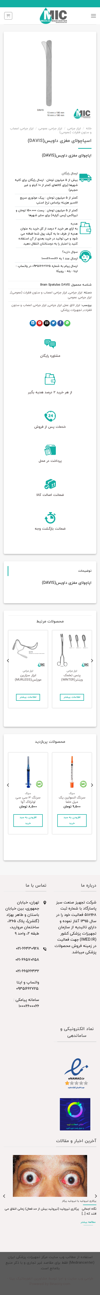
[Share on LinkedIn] (33, 323)
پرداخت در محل (50, 461)
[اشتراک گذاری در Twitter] (53, 323)
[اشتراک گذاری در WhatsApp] (67, 323)
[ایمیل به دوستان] (46, 323)
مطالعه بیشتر (88, 1222)
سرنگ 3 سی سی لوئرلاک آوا (28, 800)
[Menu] (93, 16)
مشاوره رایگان (50, 356)
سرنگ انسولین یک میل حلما (72, 800)
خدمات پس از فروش (50, 426)
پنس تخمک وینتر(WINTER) (72, 677)
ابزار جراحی (74, 128)
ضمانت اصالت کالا (50, 495)
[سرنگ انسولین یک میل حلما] (72, 772)
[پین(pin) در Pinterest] (39, 323)
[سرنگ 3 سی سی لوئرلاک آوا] (28, 772)
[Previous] (91, 670)
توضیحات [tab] (85, 571)
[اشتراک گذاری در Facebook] (60, 323)
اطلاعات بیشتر (72, 697)
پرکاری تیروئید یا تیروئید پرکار (79, 1201)
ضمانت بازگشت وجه (50, 528)
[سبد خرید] (8, 16)
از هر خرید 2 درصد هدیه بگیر (50, 392)
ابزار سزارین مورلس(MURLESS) (28, 677)
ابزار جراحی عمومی (50, 128)
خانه (89, 128)
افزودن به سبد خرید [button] (72, 820)
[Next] (8, 670)
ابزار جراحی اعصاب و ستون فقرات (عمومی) (39, 292)
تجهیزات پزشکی (71, 310)
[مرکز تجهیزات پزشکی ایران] (53, 15)
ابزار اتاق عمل (71, 305)
